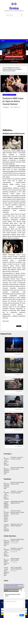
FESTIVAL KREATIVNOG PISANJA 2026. (17, 468)
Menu (3, 40)
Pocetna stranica (14, 67)
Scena (14, 8)
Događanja (5, 94)
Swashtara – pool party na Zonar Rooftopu (17, 458)
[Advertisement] (14, 29)
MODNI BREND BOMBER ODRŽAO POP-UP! (17, 502)
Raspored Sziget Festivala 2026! (15, 559)
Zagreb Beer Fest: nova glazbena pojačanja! (17, 524)
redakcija (6, 107)
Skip (17, 615)
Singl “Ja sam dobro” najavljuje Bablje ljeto (16, 568)
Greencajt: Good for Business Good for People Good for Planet (17, 512)
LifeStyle (10, 94)
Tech (14, 94)
